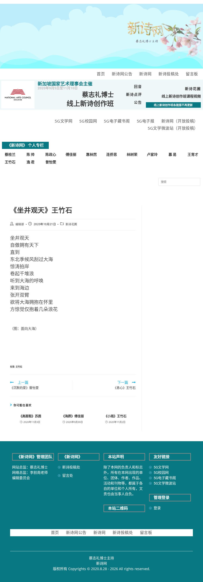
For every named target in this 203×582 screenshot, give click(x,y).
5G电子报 (145, 121)
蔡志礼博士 (98, 94)
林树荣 (132, 154)
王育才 (193, 154)
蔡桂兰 (10, 154)
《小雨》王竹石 (115, 416)
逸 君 (30, 162)
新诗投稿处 (168, 74)
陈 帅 (30, 154)
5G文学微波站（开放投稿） (173, 128)
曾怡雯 (50, 162)
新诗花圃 (193, 89)
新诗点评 (134, 94)
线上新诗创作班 (90, 104)
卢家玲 (152, 154)
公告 (138, 102)
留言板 (192, 74)
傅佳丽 (71, 154)
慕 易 (172, 154)
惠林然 (91, 154)
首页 (101, 74)
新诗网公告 (122, 74)
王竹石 (10, 162)
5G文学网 (63, 121)
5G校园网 (88, 121)
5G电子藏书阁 (117, 121)
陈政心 (50, 154)
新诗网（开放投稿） (179, 121)
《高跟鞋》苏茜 (30, 416)
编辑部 (19, 224)
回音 (138, 87)
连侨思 (111, 154)
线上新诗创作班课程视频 (181, 96)
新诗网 (145, 74)
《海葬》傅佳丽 (73, 416)
